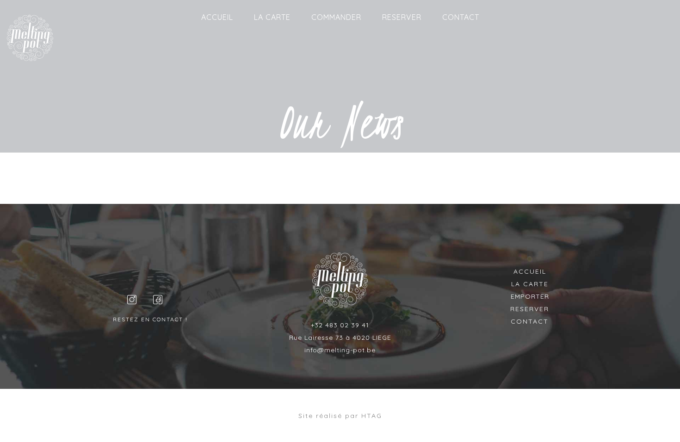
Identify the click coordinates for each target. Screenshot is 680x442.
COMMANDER (336, 17)
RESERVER (401, 17)
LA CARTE (272, 17)
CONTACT (460, 17)
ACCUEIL (217, 17)
